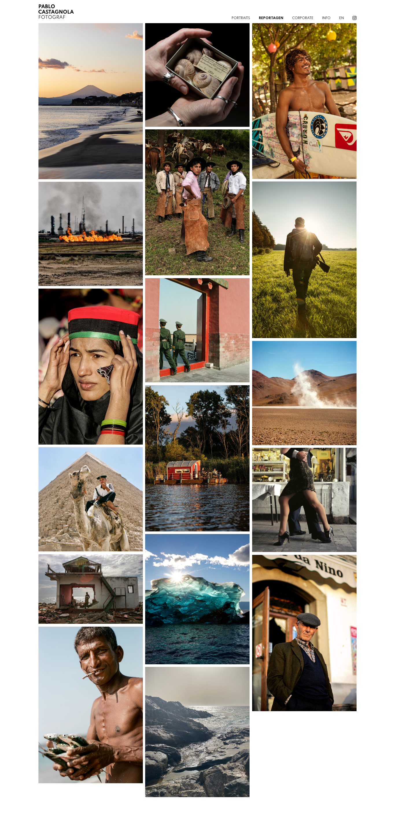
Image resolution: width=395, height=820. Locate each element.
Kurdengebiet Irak (90, 237)
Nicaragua (304, 104)
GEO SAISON (304, 98)
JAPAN (90, 98)
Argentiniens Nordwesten (197, 205)
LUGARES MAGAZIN (197, 596)
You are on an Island (197, 735)
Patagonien (197, 602)
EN (341, 18)
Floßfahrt (197, 461)
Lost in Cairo (91, 502)
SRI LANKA (90, 702)
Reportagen (271, 18)
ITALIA (304, 630)
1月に (90, 104)
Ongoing (304, 503)
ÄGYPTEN (90, 496)
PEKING (197, 327)
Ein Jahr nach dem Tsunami (90, 708)
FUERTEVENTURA (197, 729)
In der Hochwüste (304, 396)
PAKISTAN (90, 363)
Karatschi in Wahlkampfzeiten (90, 369)
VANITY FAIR (90, 231)
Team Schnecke (197, 78)
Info (326, 18)
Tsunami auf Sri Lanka (90, 592)
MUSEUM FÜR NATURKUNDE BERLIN (197, 71)
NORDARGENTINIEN (304, 390)
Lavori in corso (304, 636)
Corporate (302, 18)
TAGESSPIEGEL (304, 256)
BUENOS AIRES (304, 497)
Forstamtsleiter (304, 263)
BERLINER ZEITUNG (90, 586)
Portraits (241, 18)
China (197, 333)
